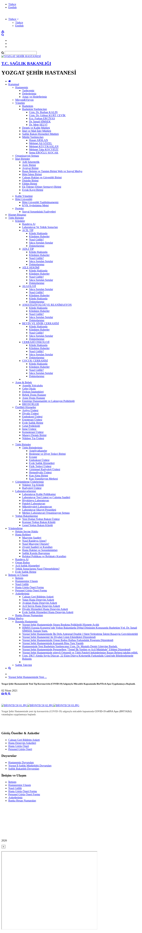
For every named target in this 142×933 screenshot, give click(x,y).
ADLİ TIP (28, 248)
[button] (13, 19)
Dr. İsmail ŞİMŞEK (40, 121)
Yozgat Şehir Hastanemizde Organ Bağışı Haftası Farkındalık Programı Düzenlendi (67, 640)
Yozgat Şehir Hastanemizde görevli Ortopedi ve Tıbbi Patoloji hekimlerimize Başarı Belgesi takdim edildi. (80, 652)
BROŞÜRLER (30, 404)
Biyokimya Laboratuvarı (35, 500)
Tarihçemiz (28, 90)
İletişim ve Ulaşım (18, 574)
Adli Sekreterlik (30, 161)
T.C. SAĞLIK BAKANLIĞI (26, 63)
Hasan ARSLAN (38, 140)
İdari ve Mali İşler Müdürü (36, 130)
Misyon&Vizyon (24, 99)
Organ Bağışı (22, 562)
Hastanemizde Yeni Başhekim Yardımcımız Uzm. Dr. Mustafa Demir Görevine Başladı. (70, 646)
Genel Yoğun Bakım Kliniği (37, 525)
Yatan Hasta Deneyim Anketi (38, 599)
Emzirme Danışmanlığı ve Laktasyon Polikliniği (48, 401)
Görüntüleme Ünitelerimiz (29, 481)
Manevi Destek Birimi (34, 435)
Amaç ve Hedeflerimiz (34, 96)
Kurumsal (13, 84)
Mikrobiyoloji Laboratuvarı (37, 506)
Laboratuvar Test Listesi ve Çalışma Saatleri (46, 497)
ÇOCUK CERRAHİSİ (35, 360)
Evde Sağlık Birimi (32, 422)
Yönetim (20, 102)
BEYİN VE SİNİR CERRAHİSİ (40, 323)
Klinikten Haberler (39, 236)
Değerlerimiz (29, 93)
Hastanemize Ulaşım (26, 581)
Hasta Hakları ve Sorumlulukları (39, 550)
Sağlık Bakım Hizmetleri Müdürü (40, 133)
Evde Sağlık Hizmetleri (42, 463)
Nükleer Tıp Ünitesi (33, 438)
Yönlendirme (15, 528)
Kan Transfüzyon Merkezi (43, 478)
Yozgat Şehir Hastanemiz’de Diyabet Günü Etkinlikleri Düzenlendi (59, 637)
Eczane (33, 456)
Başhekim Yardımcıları (34, 109)
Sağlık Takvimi (23, 665)
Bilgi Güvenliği (23, 199)
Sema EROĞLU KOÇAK (43, 152)
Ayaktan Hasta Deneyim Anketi (39, 602)
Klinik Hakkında (38, 233)
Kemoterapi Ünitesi (32, 432)
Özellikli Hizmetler (25, 407)
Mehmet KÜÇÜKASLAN (44, 146)
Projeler (19, 208)
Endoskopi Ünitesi (32, 416)
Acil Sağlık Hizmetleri (27, 565)
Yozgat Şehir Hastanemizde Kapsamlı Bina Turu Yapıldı (52, 643)
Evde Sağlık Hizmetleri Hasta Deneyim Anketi (47, 612)
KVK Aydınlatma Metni (35, 205)
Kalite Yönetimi (24, 196)
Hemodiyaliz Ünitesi (40, 472)
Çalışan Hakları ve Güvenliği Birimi (42, 177)
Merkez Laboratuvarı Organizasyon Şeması (46, 512)
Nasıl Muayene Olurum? (35, 543)
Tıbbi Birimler (16, 217)
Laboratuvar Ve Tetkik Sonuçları (40, 227)
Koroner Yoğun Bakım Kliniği (38, 522)
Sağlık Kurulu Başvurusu (36, 553)
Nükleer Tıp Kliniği (33, 484)
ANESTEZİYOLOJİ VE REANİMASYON (47, 304)
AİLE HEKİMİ (30, 267)
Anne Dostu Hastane (33, 397)
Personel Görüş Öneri (20, 749)
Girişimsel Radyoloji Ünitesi (44, 469)
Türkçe (12, 4)
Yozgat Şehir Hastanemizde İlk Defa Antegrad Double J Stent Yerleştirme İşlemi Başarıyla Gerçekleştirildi (80, 633)
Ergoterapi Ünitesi (32, 419)
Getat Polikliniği (31, 425)
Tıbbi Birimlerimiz (32, 447)
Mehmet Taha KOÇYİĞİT (44, 149)
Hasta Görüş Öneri (18, 746)
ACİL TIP (27, 230)
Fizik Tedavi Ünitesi (40, 466)
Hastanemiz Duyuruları (21, 762)
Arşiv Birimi (29, 165)
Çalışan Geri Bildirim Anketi (38, 596)
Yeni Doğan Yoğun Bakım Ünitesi (41, 519)
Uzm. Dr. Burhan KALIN (43, 112)
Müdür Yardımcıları (32, 137)
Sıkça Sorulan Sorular (41, 242)
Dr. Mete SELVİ (38, 124)
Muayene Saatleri (31, 537)
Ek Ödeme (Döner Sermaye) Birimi (41, 186)
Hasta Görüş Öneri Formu (29, 587)
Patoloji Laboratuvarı (33, 503)
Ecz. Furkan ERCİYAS (42, 118)
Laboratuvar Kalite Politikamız (39, 494)
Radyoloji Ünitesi (31, 488)
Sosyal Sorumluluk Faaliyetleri (39, 211)
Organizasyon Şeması (27, 155)
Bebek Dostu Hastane (34, 394)
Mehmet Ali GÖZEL (40, 143)
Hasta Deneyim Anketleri (22, 743)
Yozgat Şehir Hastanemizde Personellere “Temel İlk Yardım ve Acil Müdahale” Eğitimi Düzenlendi (76, 649)
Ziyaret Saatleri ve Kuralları (37, 547)
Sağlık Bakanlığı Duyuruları (23, 768)
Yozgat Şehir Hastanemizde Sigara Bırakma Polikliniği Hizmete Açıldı (60, 624)
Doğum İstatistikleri (33, 391)
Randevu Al (28, 224)
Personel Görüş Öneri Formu (31, 590)
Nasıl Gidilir (22, 584)
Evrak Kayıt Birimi (32, 189)
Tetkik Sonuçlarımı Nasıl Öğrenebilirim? (37, 568)
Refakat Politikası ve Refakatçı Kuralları (44, 556)
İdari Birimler (22, 158)
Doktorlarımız (36, 245)
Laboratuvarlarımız (25, 491)
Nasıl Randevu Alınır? (34, 540)
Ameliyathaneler (38, 450)
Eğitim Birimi (29, 183)
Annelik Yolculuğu (32, 385)
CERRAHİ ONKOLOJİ (35, 342)
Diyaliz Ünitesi (30, 413)
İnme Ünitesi (29, 429)
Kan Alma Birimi (38, 475)
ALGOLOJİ (29, 286)
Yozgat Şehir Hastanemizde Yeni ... (27, 677)
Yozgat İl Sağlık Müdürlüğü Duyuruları (29, 765)
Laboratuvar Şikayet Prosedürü (39, 509)
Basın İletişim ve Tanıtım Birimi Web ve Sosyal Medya (52, 171)
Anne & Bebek (23, 382)
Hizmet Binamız (17, 214)
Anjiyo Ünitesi (30, 410)
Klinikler (20, 220)
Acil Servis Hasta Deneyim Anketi (41, 606)
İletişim (19, 578)
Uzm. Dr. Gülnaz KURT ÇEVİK (47, 115)
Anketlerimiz (22, 593)
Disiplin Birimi (30, 180)
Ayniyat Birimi (30, 168)
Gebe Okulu (29, 388)
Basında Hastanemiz (26, 621)
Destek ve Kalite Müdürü (36, 127)
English (12, 7)
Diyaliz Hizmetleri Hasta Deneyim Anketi (45, 609)
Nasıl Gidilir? (36, 239)
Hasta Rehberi (23, 534)
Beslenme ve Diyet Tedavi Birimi (47, 453)
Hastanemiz (21, 87)
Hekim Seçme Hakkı (26, 531)
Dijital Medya (15, 618)
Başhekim (27, 106)
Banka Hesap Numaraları (29, 615)
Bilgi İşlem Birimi (32, 174)
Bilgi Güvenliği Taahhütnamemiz (40, 202)
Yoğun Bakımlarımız (26, 515)
